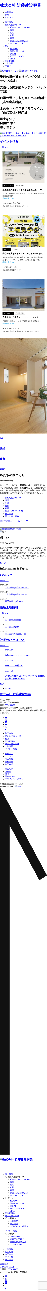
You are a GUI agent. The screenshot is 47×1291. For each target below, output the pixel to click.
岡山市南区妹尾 (12, 627)
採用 (7, 15)
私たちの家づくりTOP (20, 27)
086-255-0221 (10, 705)
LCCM (13, 54)
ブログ (8, 66)
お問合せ (9, 764)
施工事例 (9, 22)
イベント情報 (11, 749)
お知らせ (9, 769)
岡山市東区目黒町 (13, 620)
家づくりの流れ (12, 516)
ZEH (7, 774)
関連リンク (10, 776)
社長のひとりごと (18, 1242)
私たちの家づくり (13, 25)
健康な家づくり (17, 51)
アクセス (9, 756)
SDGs (12, 59)
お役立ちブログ (17, 1239)
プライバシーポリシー (15, 779)
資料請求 (9, 761)
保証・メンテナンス (19, 41)
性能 (12, 33)
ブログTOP (15, 1236)
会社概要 (14, 1221)
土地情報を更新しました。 (17, 587)
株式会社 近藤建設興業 (20, 5)
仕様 (12, 35)
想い (7, 46)
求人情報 (9, 759)
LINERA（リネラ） (19, 43)
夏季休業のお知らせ (14, 601)
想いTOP (14, 49)
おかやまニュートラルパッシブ (14, 521)
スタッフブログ (17, 1244)
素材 (12, 38)
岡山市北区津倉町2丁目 (15, 634)
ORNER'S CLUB (7, 1267)
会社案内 (9, 12)
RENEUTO (10, 61)
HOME (8, 688)
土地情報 (9, 63)
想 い (3, 563)
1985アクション (17, 56)
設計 (12, 30)
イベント (9, 17)
